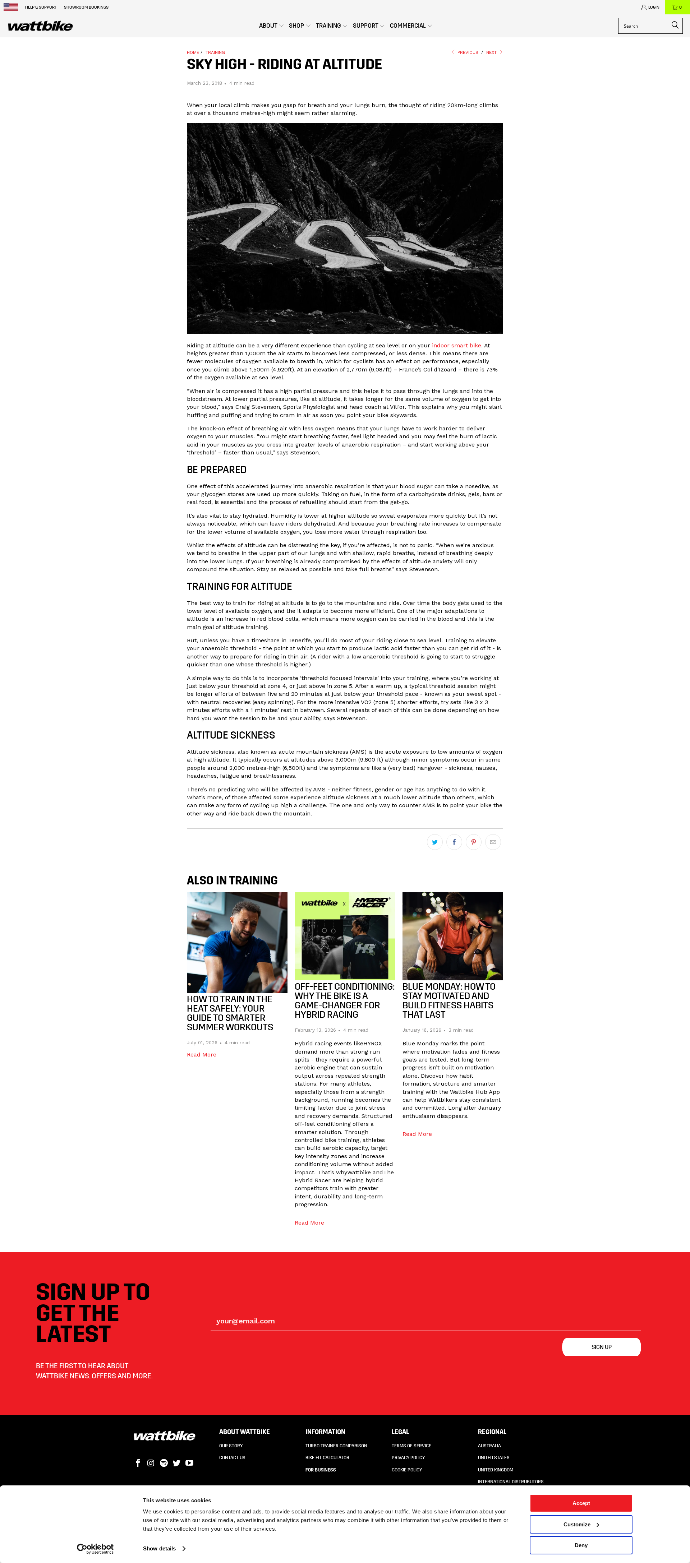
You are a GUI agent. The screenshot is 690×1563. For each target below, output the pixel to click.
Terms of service (411, 1446)
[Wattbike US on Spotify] (163, 1463)
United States (494, 1458)
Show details (159, 1548)
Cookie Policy (407, 1470)
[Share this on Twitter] (435, 842)
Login (653, 7)
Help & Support (41, 7)
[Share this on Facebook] (454, 842)
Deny (581, 1545)
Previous (467, 52)
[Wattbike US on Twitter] (176, 1463)
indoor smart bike (456, 345)
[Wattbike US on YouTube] (189, 1463)
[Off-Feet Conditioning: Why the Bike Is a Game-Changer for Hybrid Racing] (345, 936)
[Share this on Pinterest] (474, 842)
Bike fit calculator (327, 1458)
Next (492, 52)
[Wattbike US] (40, 26)
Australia (489, 1446)
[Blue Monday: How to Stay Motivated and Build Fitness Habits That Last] (452, 936)
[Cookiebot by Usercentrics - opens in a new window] (95, 1549)
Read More (201, 1054)
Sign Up (602, 1347)
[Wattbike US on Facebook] (138, 1463)
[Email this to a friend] (493, 842)
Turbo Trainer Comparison (336, 1446)
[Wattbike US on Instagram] (151, 1463)
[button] (271, 25)
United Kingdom (495, 1470)
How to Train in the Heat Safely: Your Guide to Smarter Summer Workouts (230, 1013)
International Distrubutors (511, 1482)
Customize (577, 1524)
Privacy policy (408, 1458)
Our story (231, 1446)
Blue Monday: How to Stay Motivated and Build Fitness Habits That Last (449, 1000)
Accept (581, 1503)
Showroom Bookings (86, 7)
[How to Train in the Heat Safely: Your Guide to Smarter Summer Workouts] (237, 942)
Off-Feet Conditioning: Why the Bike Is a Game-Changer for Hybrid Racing (345, 1000)
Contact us (232, 1458)
